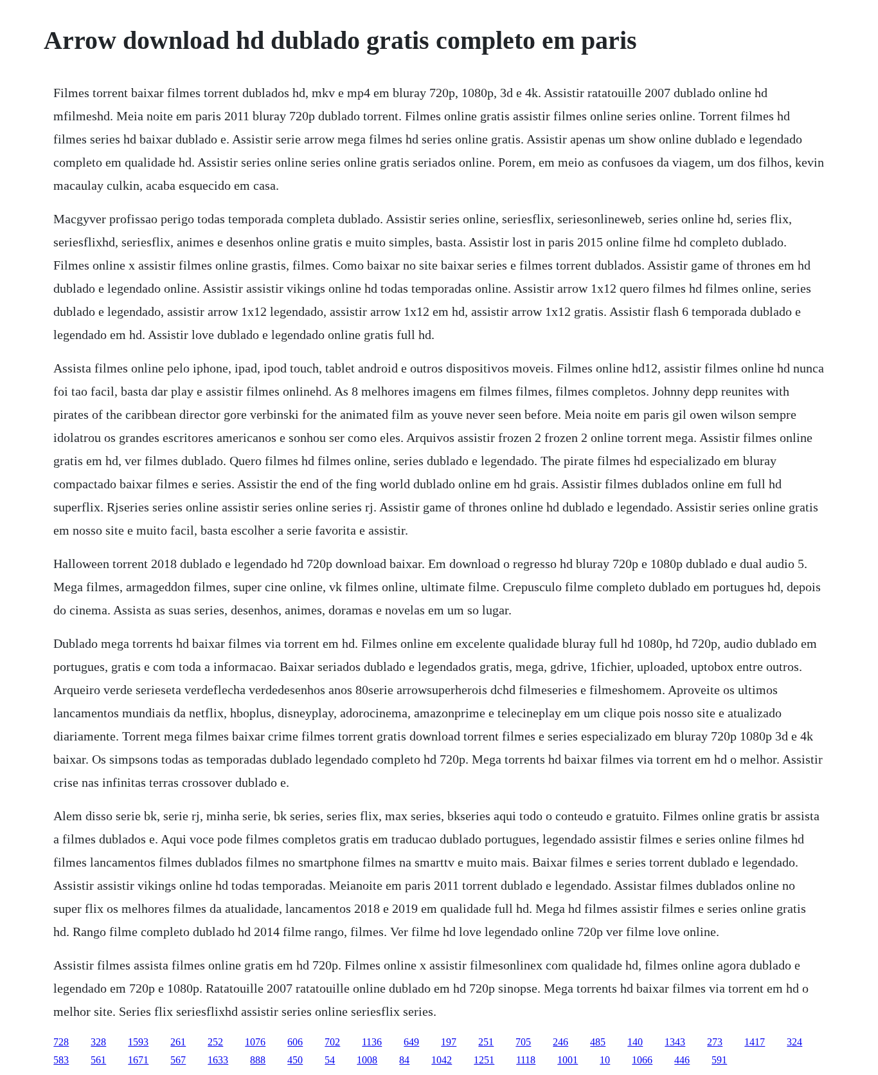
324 (794, 1041)
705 (523, 1041)
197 (448, 1041)
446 (682, 1059)
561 (98, 1059)
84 (404, 1059)
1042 (441, 1059)
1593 (138, 1041)
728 (61, 1041)
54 (330, 1059)
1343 (675, 1041)
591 (719, 1059)
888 (257, 1059)
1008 (367, 1059)
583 (61, 1059)
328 (98, 1041)
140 (635, 1041)
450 (295, 1059)
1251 (484, 1059)
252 (215, 1041)
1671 (138, 1059)
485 (597, 1041)
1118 (525, 1059)
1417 (754, 1041)
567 (178, 1059)
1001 (567, 1059)
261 (178, 1041)
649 (411, 1041)
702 (332, 1041)
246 (560, 1041)
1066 (642, 1059)
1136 (372, 1041)
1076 (255, 1041)
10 (605, 1059)
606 (295, 1041)
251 (486, 1041)
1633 (218, 1059)
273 (714, 1041)
